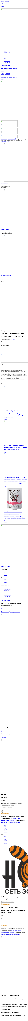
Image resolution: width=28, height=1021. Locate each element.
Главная (2, 139)
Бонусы (5, 51)
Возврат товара (6, 590)
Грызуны (5, 829)
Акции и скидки (4, 183)
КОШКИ (5, 139)
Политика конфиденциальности (10, 612)
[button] (14, 56)
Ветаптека (5, 832)
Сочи (2, 6)
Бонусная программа (7, 587)
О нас (5, 572)
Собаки (5, 825)
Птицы (5, 828)
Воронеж (3, 737)
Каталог (5, 49)
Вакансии (5, 575)
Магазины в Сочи (7, 52)
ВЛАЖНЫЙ (13, 139)
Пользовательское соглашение (10, 609)
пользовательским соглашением (10, 822)
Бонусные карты (5, 229)
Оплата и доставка (7, 53)
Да (1, 731)
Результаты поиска (5, 904)
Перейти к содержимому (5, 1)
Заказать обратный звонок (9, 68)
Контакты (5, 573)
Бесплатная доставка (6, 275)
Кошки (5, 826)
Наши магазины (5, 566)
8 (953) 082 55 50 (5, 65)
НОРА (2, 3)
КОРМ (9, 139)
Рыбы (5, 830)
